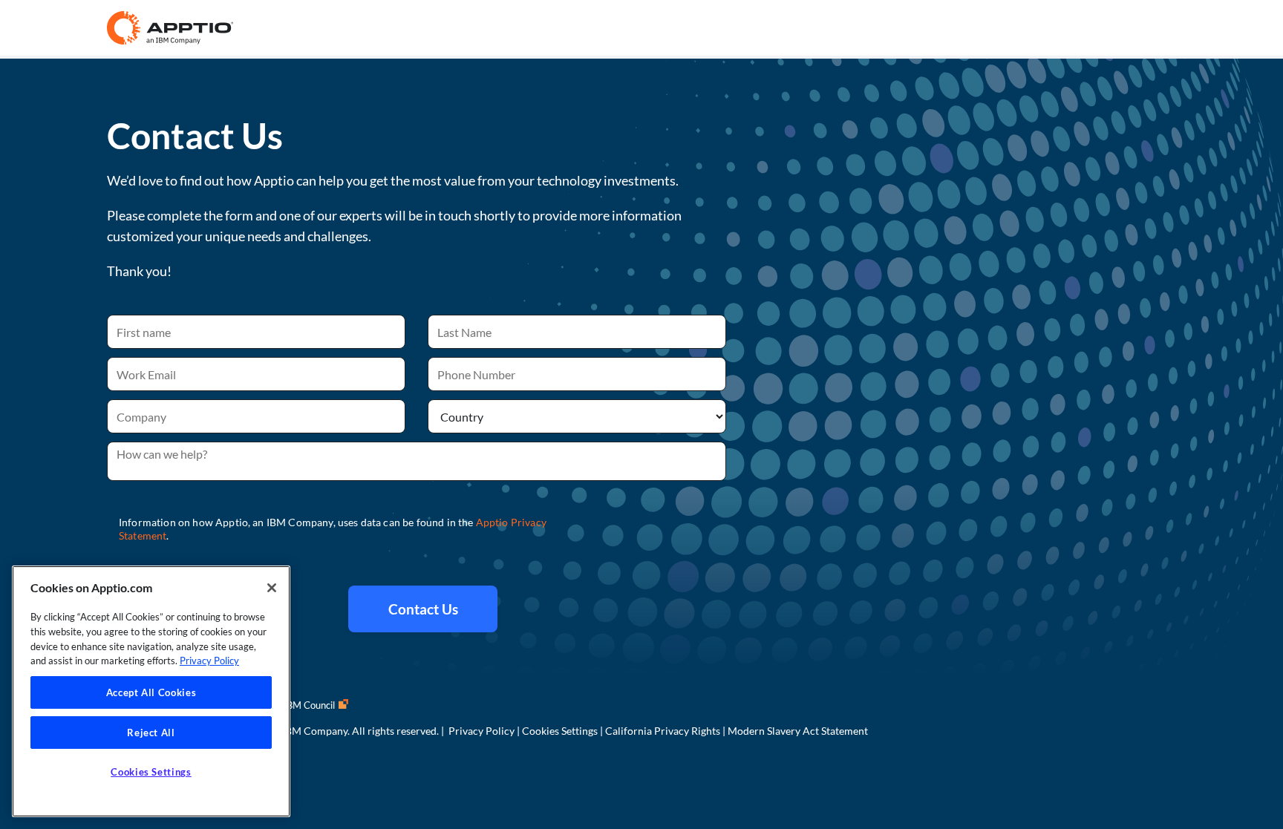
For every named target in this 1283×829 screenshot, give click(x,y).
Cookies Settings (560, 730)
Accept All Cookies (151, 692)
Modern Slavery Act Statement (798, 730)
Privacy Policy (481, 730)
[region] (151, 691)
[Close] (271, 587)
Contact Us (423, 608)
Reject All (151, 732)
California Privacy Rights (662, 730)
